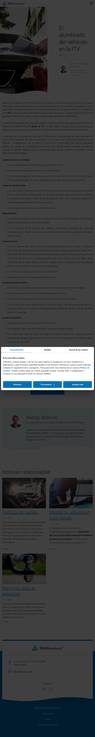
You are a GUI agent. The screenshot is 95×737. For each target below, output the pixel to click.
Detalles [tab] (47, 350)
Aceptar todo (77, 384)
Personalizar (46, 384)
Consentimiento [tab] (16, 350)
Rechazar (17, 384)
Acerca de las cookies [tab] (78, 350)
